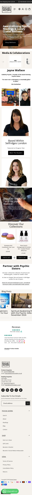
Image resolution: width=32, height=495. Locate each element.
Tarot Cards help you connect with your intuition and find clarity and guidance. (14, 209)
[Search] (26, 9)
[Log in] (23, 9)
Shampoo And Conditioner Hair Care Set (8, 247)
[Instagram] (7, 390)
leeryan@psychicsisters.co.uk (13, 373)
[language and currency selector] (19, 9)
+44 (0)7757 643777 (9, 383)
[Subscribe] (28, 403)
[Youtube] (12, 390)
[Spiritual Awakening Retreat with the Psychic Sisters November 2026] (8, 306)
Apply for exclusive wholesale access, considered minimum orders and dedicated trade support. (16, 283)
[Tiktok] (16, 390)
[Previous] (2, 306)
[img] (16, 330)
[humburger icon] (15, 9)
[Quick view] (14, 230)
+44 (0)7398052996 (9, 371)
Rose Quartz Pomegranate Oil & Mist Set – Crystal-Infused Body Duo (24, 248)
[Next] (29, 306)
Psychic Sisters (13, 479)
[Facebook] (3, 390)
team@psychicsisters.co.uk (12, 385)
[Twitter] (20, 390)
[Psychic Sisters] (6, 9)
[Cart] (29, 9)
